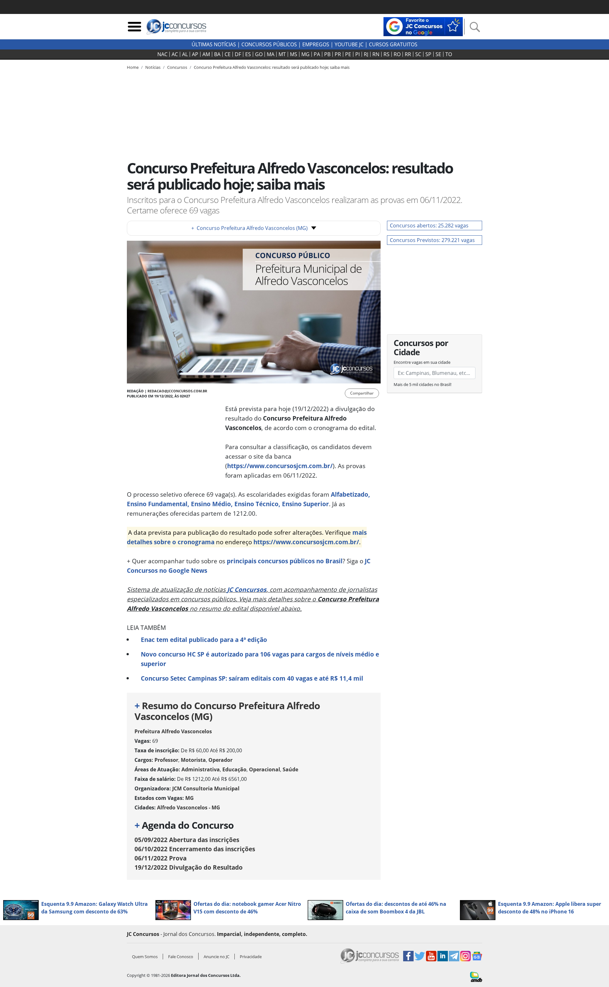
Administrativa (200, 769)
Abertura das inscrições (186, 839)
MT (282, 54)
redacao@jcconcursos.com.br (177, 391)
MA (270, 54)
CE (228, 54)
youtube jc (349, 44)
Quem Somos (145, 956)
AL (185, 54)
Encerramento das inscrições (194, 849)
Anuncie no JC (216, 956)
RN (375, 54)
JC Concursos (246, 589)
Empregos (315, 44)
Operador (220, 759)
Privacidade (251, 956)
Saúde (290, 769)
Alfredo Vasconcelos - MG (188, 807)
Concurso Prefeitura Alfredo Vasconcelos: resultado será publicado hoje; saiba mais (272, 67)
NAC (162, 54)
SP (428, 54)
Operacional (264, 769)
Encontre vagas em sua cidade (422, 362)
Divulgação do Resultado (188, 867)
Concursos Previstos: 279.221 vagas (432, 240)
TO (448, 54)
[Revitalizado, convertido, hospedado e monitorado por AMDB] (476, 976)
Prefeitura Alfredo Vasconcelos (173, 731)
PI (357, 54)
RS (386, 54)
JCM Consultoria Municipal (205, 788)
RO (397, 54)
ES (248, 54)
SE (438, 54)
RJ (366, 54)
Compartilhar (362, 393)
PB (327, 54)
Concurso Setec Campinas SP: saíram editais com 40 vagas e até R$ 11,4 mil (252, 678)
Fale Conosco (180, 956)
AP (195, 54)
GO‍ (259, 54)
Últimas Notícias (214, 44)
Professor (166, 759)
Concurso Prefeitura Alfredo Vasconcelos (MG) (249, 228)
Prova (160, 858)
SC (418, 54)
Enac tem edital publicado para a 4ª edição (204, 639)
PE (348, 54)
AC (175, 54)
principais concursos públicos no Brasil (285, 561)
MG (305, 54)
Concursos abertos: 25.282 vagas (429, 225)
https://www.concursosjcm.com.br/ (280, 465)
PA (317, 54)
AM (206, 54)
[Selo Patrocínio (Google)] (423, 26)
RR (408, 54)
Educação (234, 769)
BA (217, 54)
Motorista (193, 759)
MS (293, 54)
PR (338, 54)
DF (238, 54)
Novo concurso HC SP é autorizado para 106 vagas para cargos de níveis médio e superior (260, 659)
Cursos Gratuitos (393, 44)
